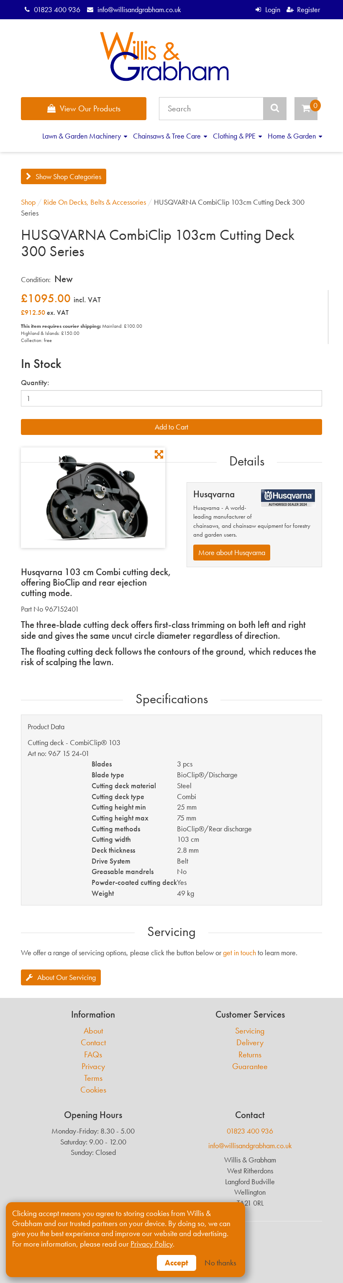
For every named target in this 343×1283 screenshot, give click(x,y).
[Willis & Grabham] (165, 56)
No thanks (220, 1263)
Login (272, 9)
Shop (28, 202)
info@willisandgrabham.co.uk (139, 9)
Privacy (93, 1066)
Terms (93, 1078)
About (93, 1031)
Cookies (93, 1090)
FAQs (93, 1054)
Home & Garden (292, 136)
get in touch (239, 952)
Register (308, 9)
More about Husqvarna (231, 552)
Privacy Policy (152, 1244)
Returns (249, 1054)
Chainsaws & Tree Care (167, 136)
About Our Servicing (66, 977)
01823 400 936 (57, 9)
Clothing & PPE (235, 136)
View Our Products (90, 108)
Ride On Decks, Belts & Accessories (95, 202)
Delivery (250, 1042)
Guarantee (250, 1066)
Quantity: (35, 382)
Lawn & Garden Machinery (82, 136)
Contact (93, 1042)
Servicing (250, 1031)
